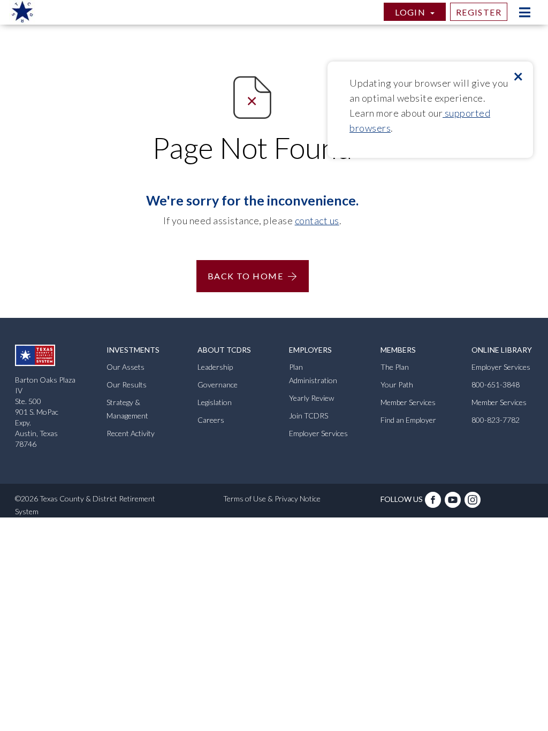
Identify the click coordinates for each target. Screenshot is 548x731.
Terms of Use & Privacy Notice (272, 498)
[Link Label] (434, 503)
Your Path (396, 384)
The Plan (394, 366)
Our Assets (125, 366)
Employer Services (318, 433)
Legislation (214, 402)
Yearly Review (311, 397)
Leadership (215, 366)
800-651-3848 (495, 384)
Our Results (126, 384)
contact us (317, 220)
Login (411, 12)
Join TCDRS (308, 415)
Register (479, 12)
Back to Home (246, 276)
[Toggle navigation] (524, 12)
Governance (217, 384)
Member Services (408, 402)
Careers (210, 419)
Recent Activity (130, 433)
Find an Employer (408, 419)
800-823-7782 (495, 419)
